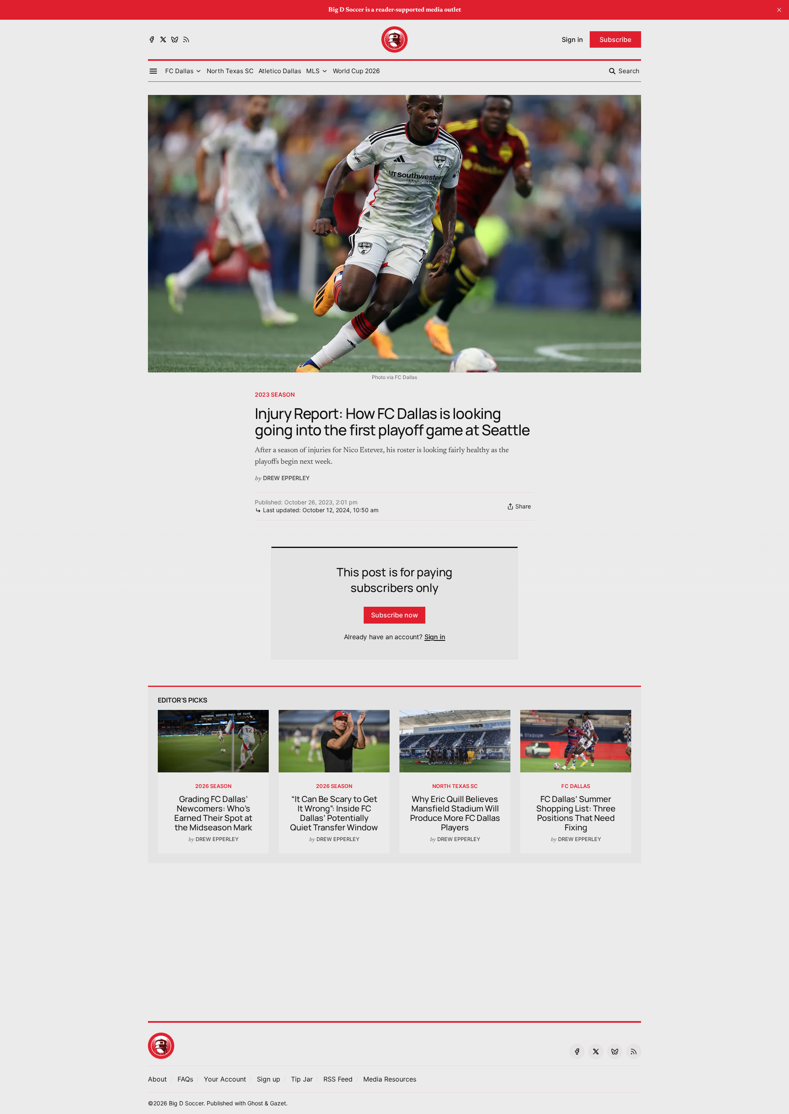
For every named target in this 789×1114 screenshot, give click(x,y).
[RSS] (186, 39)
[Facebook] (151, 39)
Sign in (434, 637)
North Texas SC (455, 786)
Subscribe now (394, 615)
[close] (779, 9)
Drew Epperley (286, 477)
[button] (179, 71)
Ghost (255, 1103)
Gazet (278, 1103)
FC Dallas (575, 786)
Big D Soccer (186, 1103)
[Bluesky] (174, 39)
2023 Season (275, 394)
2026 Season (213, 786)
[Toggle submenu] (198, 71)
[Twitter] (163, 39)
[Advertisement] (394, 937)
